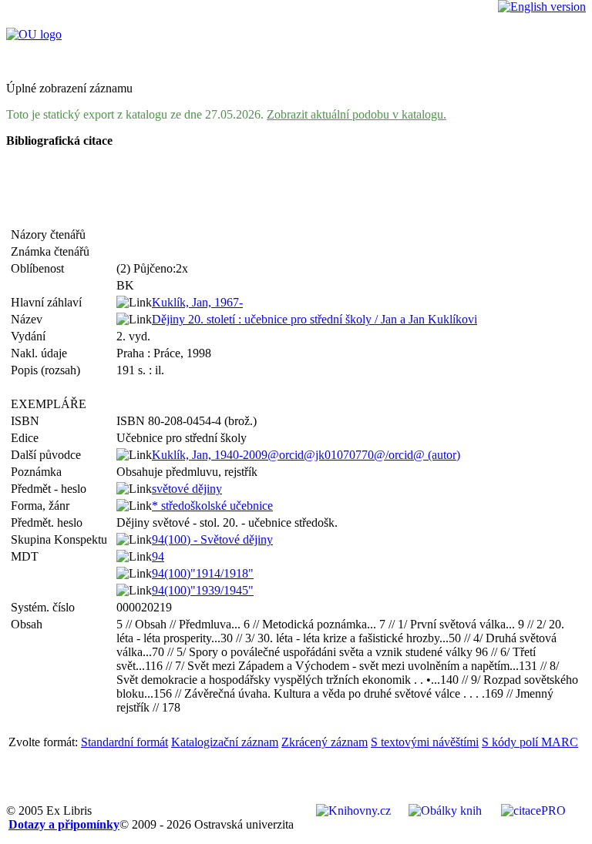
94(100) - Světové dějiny (212, 539)
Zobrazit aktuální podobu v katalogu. (356, 114)
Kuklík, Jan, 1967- (197, 302)
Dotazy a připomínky (63, 824)
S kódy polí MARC (530, 742)
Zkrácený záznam (324, 742)
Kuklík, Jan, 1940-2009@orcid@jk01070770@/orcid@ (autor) (306, 454)
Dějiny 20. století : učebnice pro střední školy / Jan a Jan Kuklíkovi (314, 319)
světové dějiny (187, 488)
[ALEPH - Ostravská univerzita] (34, 34)
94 (158, 556)
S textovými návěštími (425, 742)
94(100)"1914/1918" (203, 573)
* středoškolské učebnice (212, 505)
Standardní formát (124, 742)
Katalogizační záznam (224, 742)
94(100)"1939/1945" (203, 590)
